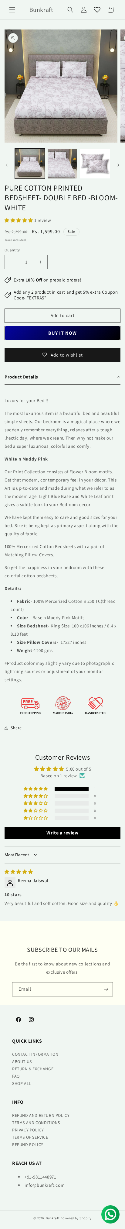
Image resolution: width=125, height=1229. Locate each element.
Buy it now (62, 333)
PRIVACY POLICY (28, 1130)
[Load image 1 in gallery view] (30, 163)
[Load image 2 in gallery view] (62, 163)
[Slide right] (118, 165)
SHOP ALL (21, 1083)
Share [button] (16, 727)
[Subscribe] (106, 989)
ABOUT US (22, 1061)
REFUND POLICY (27, 1144)
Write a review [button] (62, 833)
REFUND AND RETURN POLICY (40, 1115)
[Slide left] (6, 165)
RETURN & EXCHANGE (32, 1069)
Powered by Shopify (76, 1218)
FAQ (16, 1076)
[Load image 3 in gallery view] (95, 163)
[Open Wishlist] (97, 9)
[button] (12, 9)
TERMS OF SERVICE (30, 1137)
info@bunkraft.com (44, 1185)
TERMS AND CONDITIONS (36, 1122)
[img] (19, 872)
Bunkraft (53, 1218)
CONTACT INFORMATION (35, 1054)
